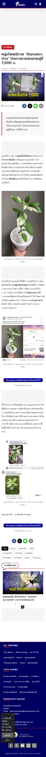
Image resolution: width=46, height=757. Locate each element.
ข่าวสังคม (13, 69)
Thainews (37, 557)
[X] (16, 745)
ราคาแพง (18, 553)
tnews (27, 557)
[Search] (36, 4)
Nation (19, 657)
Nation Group (21, 652)
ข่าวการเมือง (24, 676)
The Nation (8, 652)
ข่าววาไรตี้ (35, 681)
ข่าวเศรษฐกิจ (23, 687)
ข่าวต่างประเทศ (9, 687)
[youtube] (22, 745)
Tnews (22, 662)
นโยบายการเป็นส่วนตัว (28, 692)
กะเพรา (13, 548)
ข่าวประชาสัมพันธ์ (10, 692)
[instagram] (34, 745)
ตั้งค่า (8, 740)
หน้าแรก (4, 69)
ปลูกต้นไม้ (22, 548)
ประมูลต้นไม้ (7, 553)
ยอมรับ (7, 735)
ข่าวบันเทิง (7, 681)
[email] (41, 106)
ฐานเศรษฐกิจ (33, 662)
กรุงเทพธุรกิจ (8, 657)
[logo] (18, 4)
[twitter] (30, 106)
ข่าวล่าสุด (17, 557)
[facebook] (24, 106)
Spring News (30, 657)
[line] (35, 106)
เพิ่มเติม (8, 730)
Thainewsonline (10, 662)
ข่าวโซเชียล (7, 557)
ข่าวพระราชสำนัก (9, 676)
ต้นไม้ (31, 548)
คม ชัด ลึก (34, 652)
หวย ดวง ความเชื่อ (21, 681)
